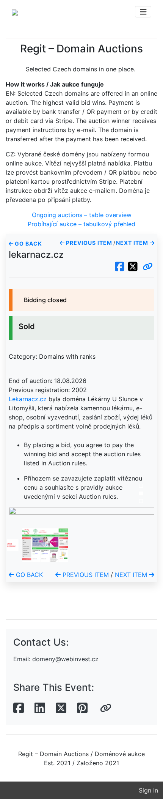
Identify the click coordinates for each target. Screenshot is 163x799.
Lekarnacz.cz (28, 399)
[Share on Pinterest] (82, 708)
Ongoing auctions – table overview (82, 215)
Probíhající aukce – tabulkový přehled (81, 224)
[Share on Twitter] (61, 708)
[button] (147, 266)
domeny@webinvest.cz (65, 659)
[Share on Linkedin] (39, 708)
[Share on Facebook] (18, 708)
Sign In (148, 790)
